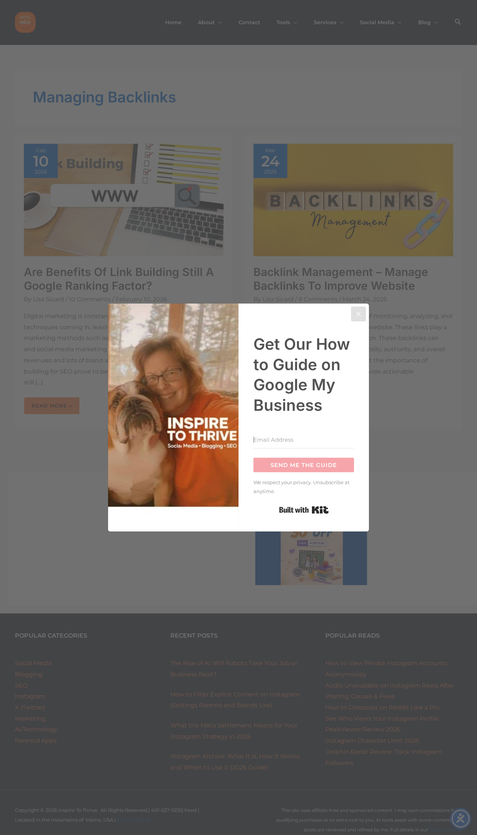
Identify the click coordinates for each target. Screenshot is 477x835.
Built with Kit (304, 510)
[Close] (358, 314)
